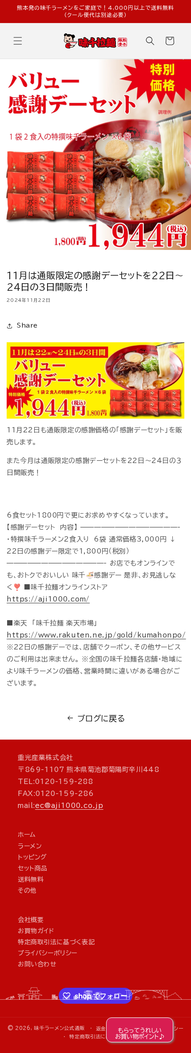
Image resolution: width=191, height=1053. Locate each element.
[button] (18, 41)
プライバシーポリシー (47, 953)
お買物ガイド (36, 931)
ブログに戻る (101, 718)
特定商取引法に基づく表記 (56, 942)
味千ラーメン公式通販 (59, 1027)
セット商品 (33, 868)
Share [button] (27, 325)
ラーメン (30, 846)
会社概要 (31, 920)
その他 (27, 890)
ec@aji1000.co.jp (69, 805)
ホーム (27, 834)
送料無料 (31, 879)
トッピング (32, 857)
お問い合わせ (37, 964)
